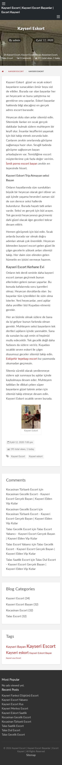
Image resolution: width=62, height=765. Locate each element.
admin (16, 40)
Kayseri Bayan (16, 646)
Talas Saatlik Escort (18, 559)
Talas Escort (7, 58)
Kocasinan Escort (49, 55)
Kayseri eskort (36, 456)
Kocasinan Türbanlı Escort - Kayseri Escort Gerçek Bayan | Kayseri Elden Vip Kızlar (29, 519)
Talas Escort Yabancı (18, 544)
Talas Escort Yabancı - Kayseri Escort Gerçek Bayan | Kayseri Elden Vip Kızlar (30, 534)
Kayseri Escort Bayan (31, 55)
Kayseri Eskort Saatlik (14, 713)
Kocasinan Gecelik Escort (22, 509)
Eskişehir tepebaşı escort (21, 358)
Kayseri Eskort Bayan (40, 653)
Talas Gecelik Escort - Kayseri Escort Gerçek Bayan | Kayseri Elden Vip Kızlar (30, 549)
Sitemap (31, 755)
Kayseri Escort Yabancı (15, 700)
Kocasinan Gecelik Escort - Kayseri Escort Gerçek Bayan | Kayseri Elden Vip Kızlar (29, 499)
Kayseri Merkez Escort (15, 708)
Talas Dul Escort (11, 730)
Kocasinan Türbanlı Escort (22, 489)
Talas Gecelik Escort (18, 529)
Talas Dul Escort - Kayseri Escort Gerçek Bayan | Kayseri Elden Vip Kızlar (31, 564)
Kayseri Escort (13, 55)
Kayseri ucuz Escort (13, 658)
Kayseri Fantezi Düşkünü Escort (20, 695)
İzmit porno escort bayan (21, 163)
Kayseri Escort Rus (12, 704)
